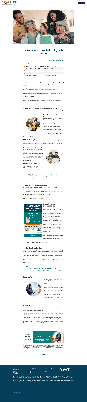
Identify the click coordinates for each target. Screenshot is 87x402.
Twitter (43, 356)
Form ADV (19, 384)
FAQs (30, 372)
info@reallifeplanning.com (16, 369)
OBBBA (38, 166)
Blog (72, 2)
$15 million (32, 167)
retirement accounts (32, 191)
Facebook (39, 356)
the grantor (27, 88)
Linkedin (48, 356)
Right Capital (47, 369)
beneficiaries (42, 88)
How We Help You (51, 2)
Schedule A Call (81, 2)
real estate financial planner (49, 207)
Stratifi (46, 371)
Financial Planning (43, 53)
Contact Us (68, 2)
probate (59, 84)
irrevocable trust (30, 93)
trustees (27, 89)
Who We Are (57, 2)
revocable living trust (27, 82)
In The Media (63, 2)
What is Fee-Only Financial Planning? (40, 2)
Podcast (75, 2)
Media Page (31, 369)
